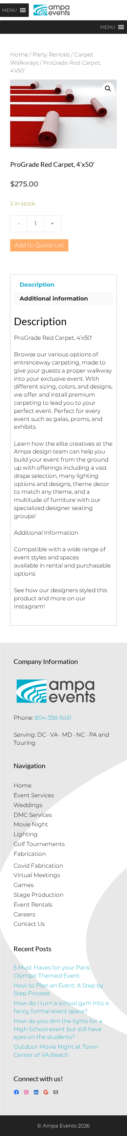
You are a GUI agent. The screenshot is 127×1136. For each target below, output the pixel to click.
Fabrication (30, 853)
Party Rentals (51, 54)
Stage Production (38, 894)
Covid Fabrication (38, 865)
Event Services (34, 795)
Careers (24, 914)
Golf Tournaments (39, 844)
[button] (108, 89)
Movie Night (31, 824)
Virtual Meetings (37, 875)
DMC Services (33, 814)
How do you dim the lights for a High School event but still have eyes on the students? (58, 1029)
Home (19, 54)
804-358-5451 (53, 717)
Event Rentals (33, 904)
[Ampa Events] (51, 10)
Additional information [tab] (54, 298)
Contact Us (29, 923)
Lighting (26, 834)
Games (24, 885)
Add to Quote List (39, 245)
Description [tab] (37, 284)
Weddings (28, 805)
